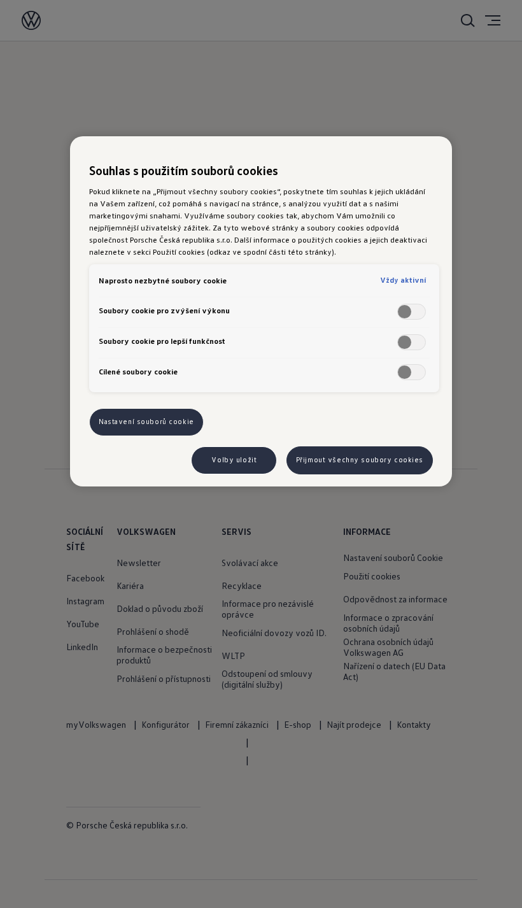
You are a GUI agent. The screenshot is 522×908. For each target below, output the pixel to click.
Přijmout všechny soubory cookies (359, 459)
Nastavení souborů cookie (146, 421)
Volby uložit (234, 459)
